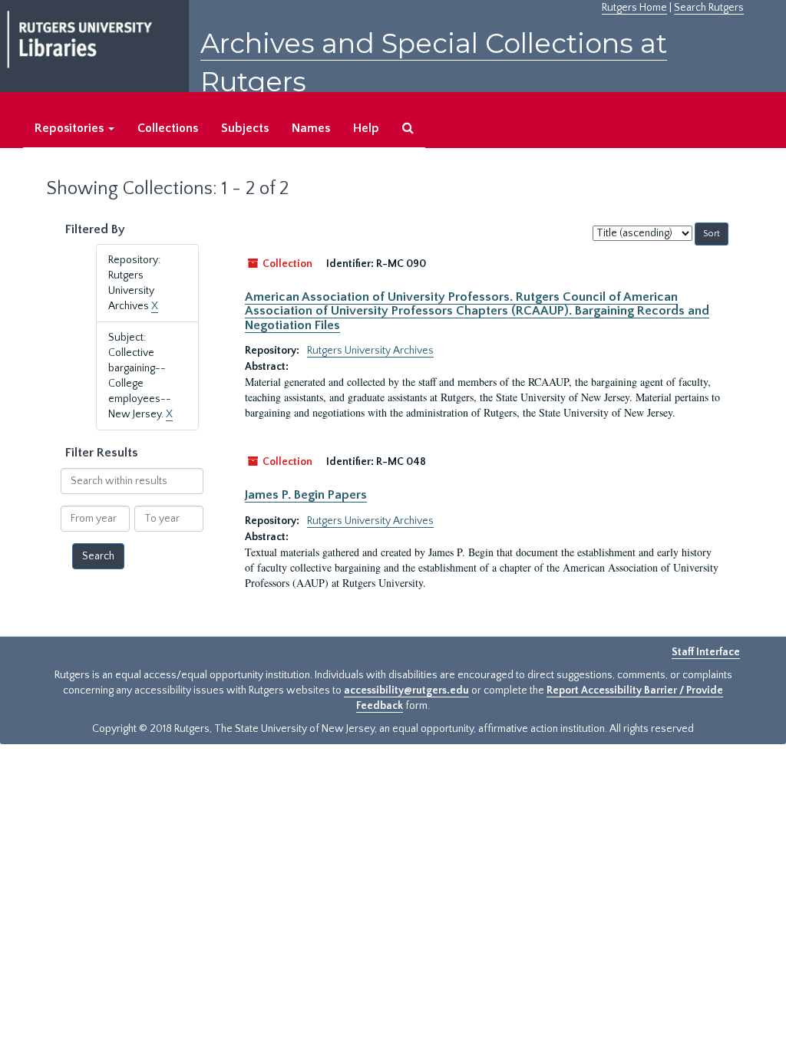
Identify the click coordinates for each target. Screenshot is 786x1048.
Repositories (71, 128)
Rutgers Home (634, 8)
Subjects (245, 128)
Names (311, 128)
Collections (167, 128)
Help (366, 128)
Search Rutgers (709, 8)
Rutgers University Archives (370, 350)
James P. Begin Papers (306, 495)
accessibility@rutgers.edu (406, 690)
